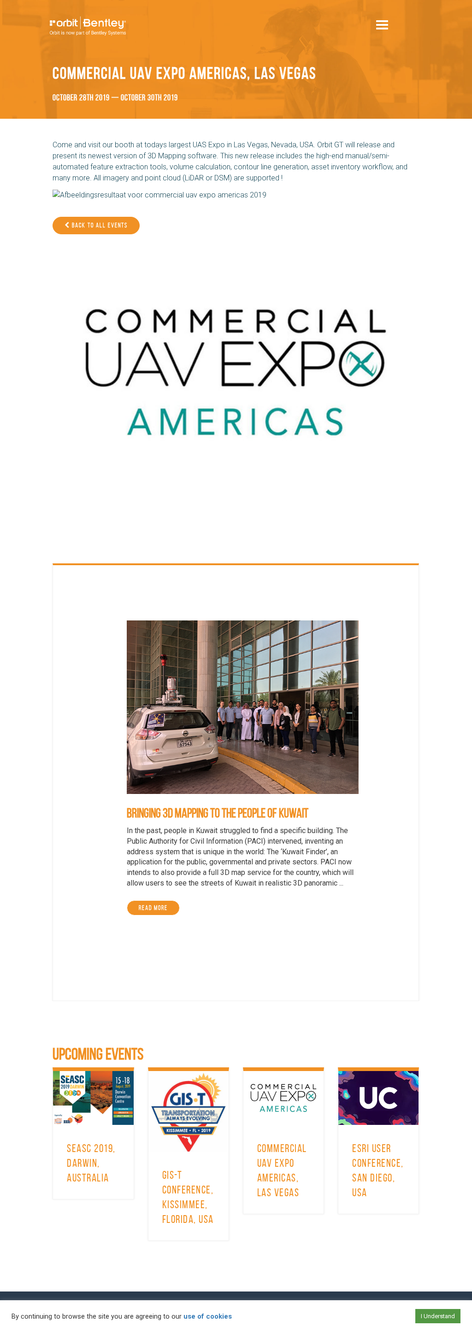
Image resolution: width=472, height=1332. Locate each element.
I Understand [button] (438, 1316)
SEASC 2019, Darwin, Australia (91, 1163)
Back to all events (99, 225)
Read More (153, 907)
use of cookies (207, 1316)
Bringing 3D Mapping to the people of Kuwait (217, 813)
